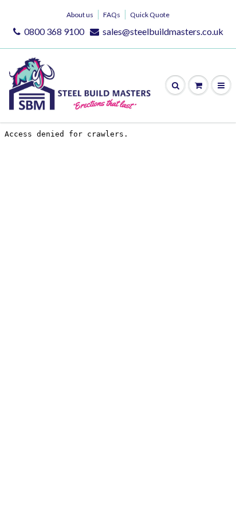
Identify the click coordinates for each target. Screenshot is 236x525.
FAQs (111, 14)
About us (79, 14)
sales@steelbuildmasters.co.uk (163, 31)
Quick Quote (150, 14)
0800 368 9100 (54, 31)
